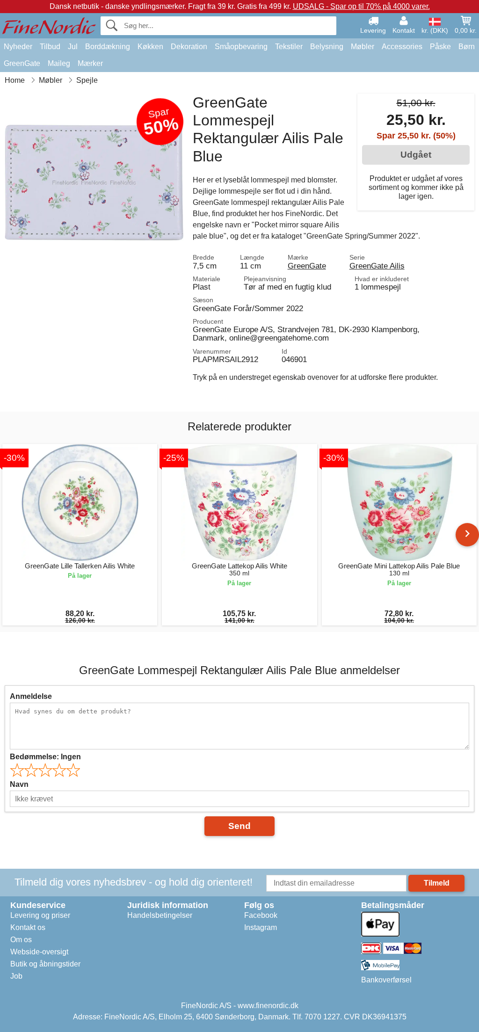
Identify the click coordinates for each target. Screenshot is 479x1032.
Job (16, 976)
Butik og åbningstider (45, 964)
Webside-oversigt (39, 952)
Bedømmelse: (45, 757)
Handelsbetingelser (159, 915)
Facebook (260, 915)
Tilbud (50, 47)
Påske (440, 47)
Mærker (90, 63)
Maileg (59, 63)
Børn (466, 47)
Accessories (402, 47)
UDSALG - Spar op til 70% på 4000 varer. (361, 6)
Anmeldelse (31, 696)
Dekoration (189, 47)
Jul (73, 47)
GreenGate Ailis (377, 265)
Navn (19, 784)
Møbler (362, 47)
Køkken (150, 47)
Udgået (415, 155)
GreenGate (22, 63)
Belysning (326, 47)
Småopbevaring (241, 47)
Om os (21, 940)
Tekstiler (289, 47)
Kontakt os (27, 927)
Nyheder (18, 47)
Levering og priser (40, 915)
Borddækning (107, 47)
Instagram (260, 927)
